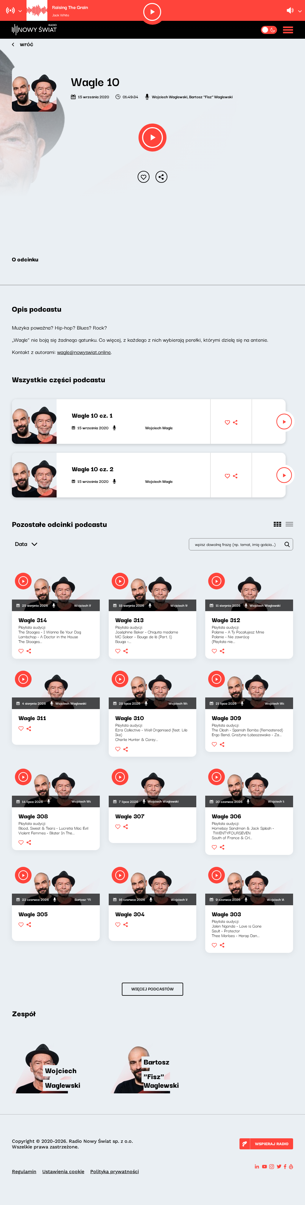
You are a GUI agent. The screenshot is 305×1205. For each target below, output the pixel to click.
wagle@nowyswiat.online (84, 352)
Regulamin (24, 1171)
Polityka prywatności (114, 1171)
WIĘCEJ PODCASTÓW (152, 988)
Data (21, 543)
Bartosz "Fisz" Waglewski (211, 96)
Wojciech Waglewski (169, 96)
